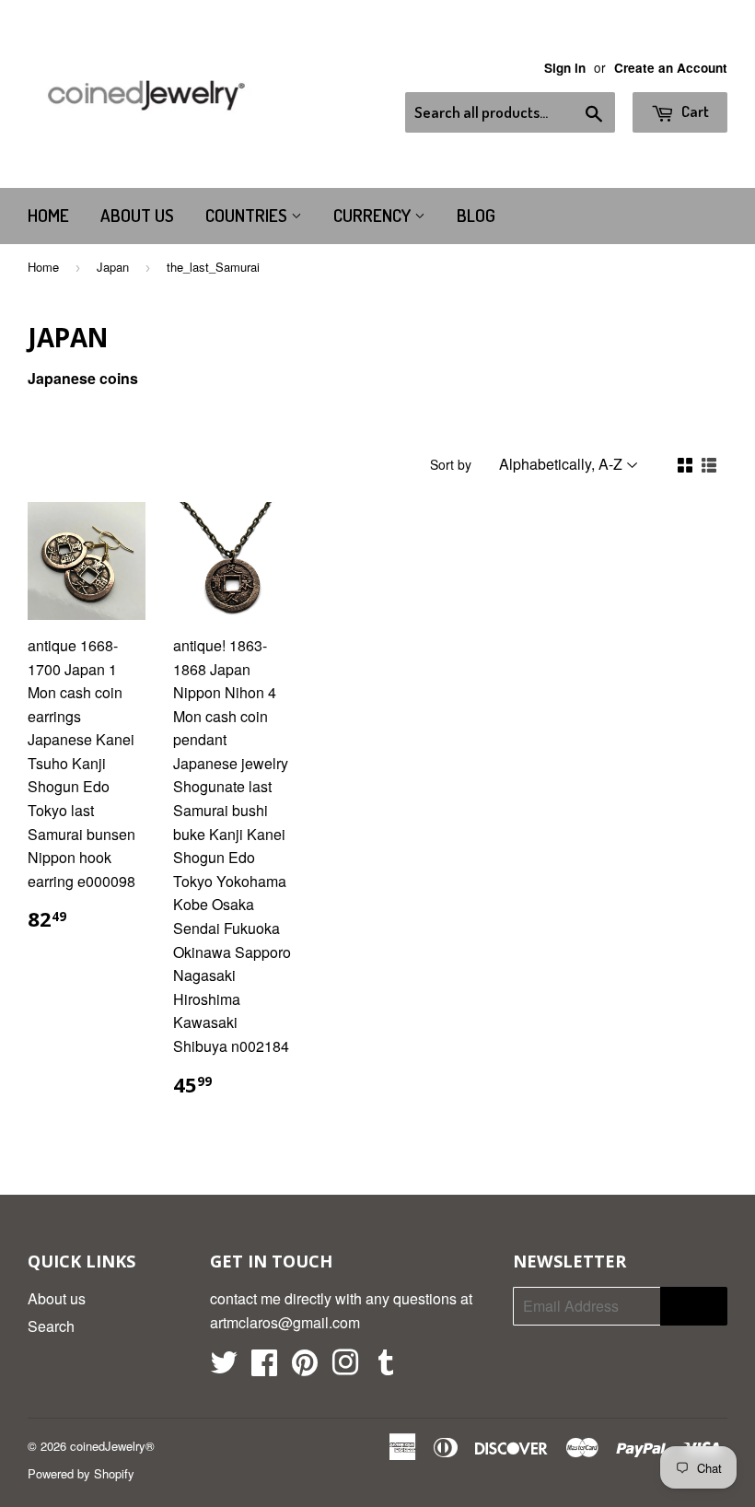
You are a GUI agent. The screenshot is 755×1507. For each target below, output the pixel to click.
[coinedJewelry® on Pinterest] (305, 1367)
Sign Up (693, 1306)
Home (48, 215)
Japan (113, 266)
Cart (694, 111)
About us (137, 215)
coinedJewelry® (112, 1445)
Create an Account (670, 67)
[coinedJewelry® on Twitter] (224, 1367)
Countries (248, 215)
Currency (373, 215)
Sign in (565, 67)
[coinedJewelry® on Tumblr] (386, 1367)
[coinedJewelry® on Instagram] (345, 1367)
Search (51, 1326)
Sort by (450, 464)
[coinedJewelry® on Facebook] (264, 1367)
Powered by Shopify (81, 1473)
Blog (476, 215)
